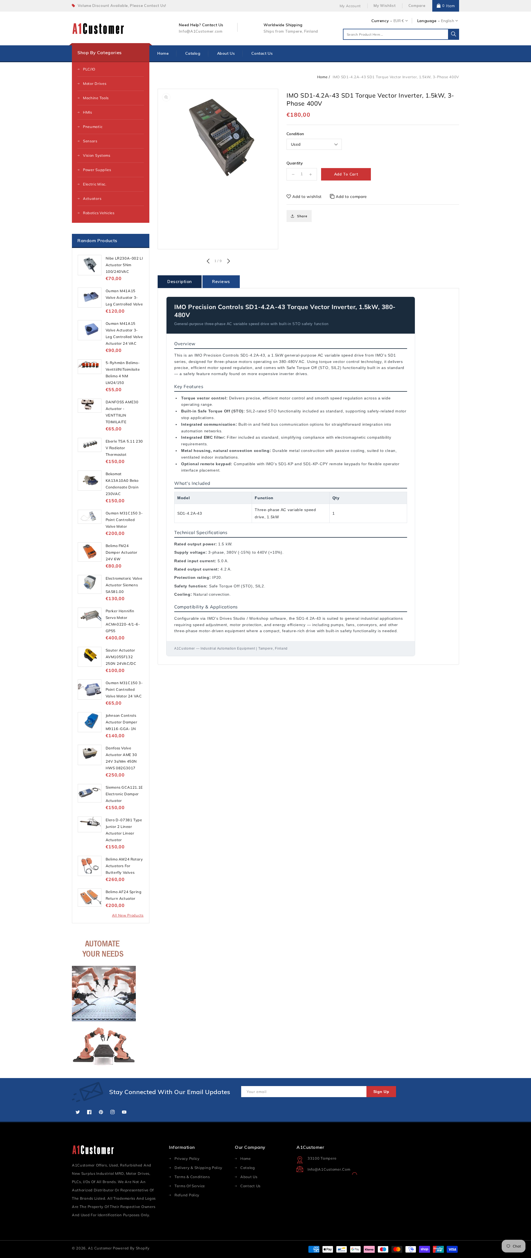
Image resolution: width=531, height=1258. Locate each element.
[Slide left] (208, 261)
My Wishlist (385, 5)
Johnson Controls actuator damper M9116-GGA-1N (121, 722)
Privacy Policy (187, 1158)
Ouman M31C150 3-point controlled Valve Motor (124, 520)
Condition (295, 133)
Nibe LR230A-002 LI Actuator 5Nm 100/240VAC (124, 265)
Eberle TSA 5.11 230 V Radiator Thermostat (124, 448)
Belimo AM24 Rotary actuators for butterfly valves (124, 866)
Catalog (247, 1167)
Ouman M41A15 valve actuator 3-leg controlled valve (124, 297)
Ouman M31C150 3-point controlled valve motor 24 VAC (124, 689)
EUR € (399, 21)
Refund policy (187, 1195)
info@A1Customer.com (329, 1169)
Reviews (221, 281)
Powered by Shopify (131, 1248)
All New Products (128, 915)
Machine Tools (96, 98)
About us (248, 1177)
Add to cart (346, 174)
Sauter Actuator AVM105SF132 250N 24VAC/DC (121, 657)
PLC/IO (89, 69)
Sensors (90, 141)
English (447, 21)
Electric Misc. (94, 184)
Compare (417, 5)
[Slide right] (228, 261)
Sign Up (381, 1091)
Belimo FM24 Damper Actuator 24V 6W (121, 552)
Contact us (250, 1186)
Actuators (92, 198)
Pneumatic (92, 126)
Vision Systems (96, 155)
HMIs (87, 112)
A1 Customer (100, 1248)
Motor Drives (94, 83)
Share (302, 216)
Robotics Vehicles (98, 213)
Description (179, 281)
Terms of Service (190, 1186)
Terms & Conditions (192, 1177)
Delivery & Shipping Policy (198, 1167)
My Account (350, 6)
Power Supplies (97, 170)
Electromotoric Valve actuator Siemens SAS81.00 (124, 585)
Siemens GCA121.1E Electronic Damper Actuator (124, 794)
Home (322, 77)
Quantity (295, 163)
